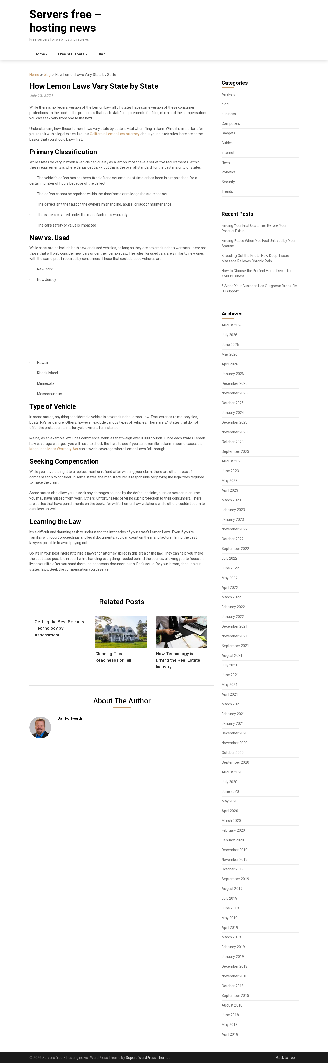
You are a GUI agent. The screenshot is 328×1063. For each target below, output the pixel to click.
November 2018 (235, 976)
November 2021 (235, 636)
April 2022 (230, 587)
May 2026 (230, 354)
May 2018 (230, 1025)
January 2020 (233, 840)
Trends (227, 191)
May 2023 (230, 481)
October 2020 (233, 753)
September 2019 (235, 879)
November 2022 (235, 529)
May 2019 (230, 918)
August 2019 (232, 889)
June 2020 (230, 791)
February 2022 (233, 607)
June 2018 (230, 1015)
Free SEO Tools (71, 54)
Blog (102, 54)
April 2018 (230, 1034)
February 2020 (233, 830)
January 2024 (233, 413)
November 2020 (235, 743)
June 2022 (230, 568)
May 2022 (230, 578)
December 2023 (235, 422)
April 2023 (230, 490)
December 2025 (235, 383)
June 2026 (230, 345)
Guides (227, 143)
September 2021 (235, 646)
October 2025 (233, 403)
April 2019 (230, 927)
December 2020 (235, 733)
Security (228, 182)
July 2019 (229, 898)
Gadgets (228, 133)
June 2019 (230, 908)
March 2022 (231, 597)
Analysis (228, 94)
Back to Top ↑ (287, 1058)
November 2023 (235, 432)
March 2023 (231, 500)
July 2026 (229, 335)
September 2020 (235, 762)
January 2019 (233, 957)
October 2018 (233, 986)
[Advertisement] (118, 323)
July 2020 (229, 782)
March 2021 (231, 704)
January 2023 (233, 519)
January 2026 (233, 374)
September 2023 (235, 451)
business (229, 114)
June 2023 (230, 471)
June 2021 (230, 675)
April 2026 (230, 364)
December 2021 (235, 626)
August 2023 (232, 461)
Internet (228, 153)
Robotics (229, 172)
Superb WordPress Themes (148, 1058)
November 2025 (235, 393)
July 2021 (229, 665)
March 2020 (231, 821)
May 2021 (230, 685)
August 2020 (232, 772)
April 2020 (230, 811)
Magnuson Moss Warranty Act (53, 449)
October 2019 (233, 869)
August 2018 (232, 1005)
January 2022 (233, 617)
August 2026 (232, 325)
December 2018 (235, 966)
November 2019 (235, 859)
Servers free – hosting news (65, 21)
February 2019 (233, 947)
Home (40, 54)
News (226, 162)
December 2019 (235, 850)
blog (47, 75)
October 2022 (233, 539)
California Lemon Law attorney (114, 134)
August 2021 (232, 655)
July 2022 (229, 558)
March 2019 (231, 937)
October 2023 (233, 442)
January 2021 (233, 723)
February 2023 (233, 510)
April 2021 (230, 694)
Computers (231, 123)
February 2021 (233, 714)
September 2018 (235, 995)
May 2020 (230, 801)
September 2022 (235, 549)
